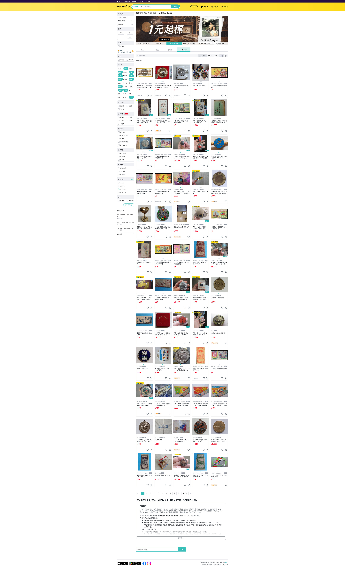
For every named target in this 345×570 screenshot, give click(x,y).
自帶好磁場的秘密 (143, 44)
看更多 (180, 538)
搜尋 (182, 549)
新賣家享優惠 (220, 44)
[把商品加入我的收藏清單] (148, 95)
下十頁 (185, 493)
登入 (194, 7)
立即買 (156, 49)
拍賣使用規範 (217, 564)
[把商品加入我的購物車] (151, 95)
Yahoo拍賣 (123, 6)
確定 (130, 37)
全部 (142, 49)
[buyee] (125, 51)
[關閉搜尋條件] (141, 7)
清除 (132, 179)
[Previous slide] (137, 72)
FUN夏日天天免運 (204, 44)
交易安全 (225, 564)
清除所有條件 (128, 205)
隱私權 (210, 564)
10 (178, 493)
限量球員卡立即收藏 (189, 44)
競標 (170, 49)
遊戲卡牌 (158, 44)
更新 (226, 562)
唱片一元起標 (174, 44)
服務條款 (204, 564)
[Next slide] (152, 72)
